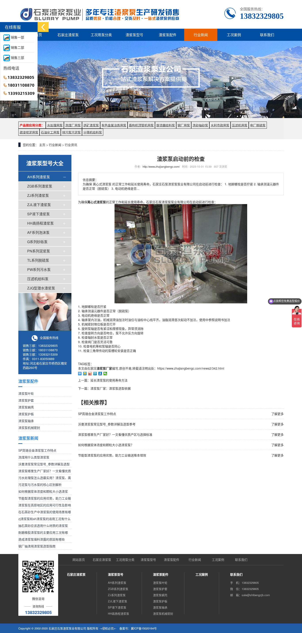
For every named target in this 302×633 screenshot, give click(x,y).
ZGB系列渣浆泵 (39, 186)
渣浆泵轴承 (26, 421)
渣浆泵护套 (26, 400)
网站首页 (79, 559)
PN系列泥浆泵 (38, 251)
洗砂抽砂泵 (200, 125)
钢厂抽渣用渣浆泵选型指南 (36, 546)
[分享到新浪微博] (90, 373)
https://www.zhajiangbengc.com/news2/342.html (190, 368)
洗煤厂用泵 (73, 125)
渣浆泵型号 (134, 34)
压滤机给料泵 (37, 278)
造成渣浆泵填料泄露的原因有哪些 (41, 539)
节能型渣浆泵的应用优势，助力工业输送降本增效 (112, 455)
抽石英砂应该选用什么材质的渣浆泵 (43, 525)
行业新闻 (201, 34)
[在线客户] (43, 27)
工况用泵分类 (101, 34)
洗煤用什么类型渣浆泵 (33, 457)
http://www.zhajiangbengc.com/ (161, 166)
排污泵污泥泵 (71, 132)
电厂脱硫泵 (258, 125)
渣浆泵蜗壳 (26, 407)
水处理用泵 (55, 125)
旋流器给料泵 (165, 125)
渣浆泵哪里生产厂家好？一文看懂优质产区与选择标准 (115, 434)
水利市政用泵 (220, 125)
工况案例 (234, 34)
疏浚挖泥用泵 (29, 132)
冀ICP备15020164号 (144, 628)
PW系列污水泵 (39, 269)
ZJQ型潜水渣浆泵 (41, 288)
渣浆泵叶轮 (26, 393)
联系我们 (267, 34)
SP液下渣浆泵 (38, 213)
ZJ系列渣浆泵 (38, 195)
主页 (42, 145)
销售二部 (17, 47)
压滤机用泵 (239, 125)
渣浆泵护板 (26, 414)
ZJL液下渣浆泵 (39, 204)
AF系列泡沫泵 (38, 232)
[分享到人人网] (100, 373)
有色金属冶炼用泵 (113, 125)
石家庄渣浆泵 (68, 34)
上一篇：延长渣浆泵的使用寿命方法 (103, 380)
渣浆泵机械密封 (29, 427)
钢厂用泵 (184, 125)
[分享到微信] (105, 373)
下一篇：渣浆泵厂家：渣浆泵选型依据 (104, 388)
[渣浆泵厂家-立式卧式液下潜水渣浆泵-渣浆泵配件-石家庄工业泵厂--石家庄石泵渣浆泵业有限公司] (100, 14)
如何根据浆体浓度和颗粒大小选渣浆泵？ (106, 445)
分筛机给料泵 (92, 132)
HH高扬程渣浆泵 (40, 223)
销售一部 (17, 37)
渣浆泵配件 (167, 34)
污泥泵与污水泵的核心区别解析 (40, 484)
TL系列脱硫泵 (38, 260)
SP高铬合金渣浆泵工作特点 (37, 450)
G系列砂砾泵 (37, 241)
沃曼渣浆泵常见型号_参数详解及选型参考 (107, 424)
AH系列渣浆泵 (38, 176)
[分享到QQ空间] (85, 373)
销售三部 (17, 57)
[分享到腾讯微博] (95, 373)
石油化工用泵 (50, 132)
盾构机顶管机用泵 (141, 125)
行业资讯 (71, 145)
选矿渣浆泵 (91, 125)
